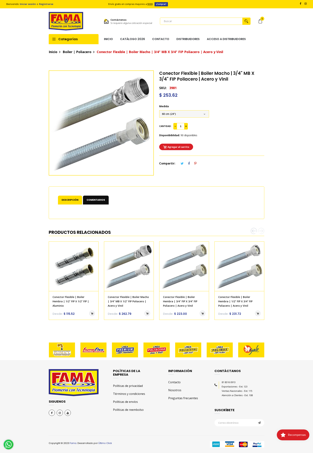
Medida (164, 106)
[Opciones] (92, 313)
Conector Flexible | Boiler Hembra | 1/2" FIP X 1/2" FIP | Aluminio (71, 301)
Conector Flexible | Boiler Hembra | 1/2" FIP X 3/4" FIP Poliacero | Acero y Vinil (235, 301)
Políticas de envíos (125, 402)
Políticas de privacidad (128, 386)
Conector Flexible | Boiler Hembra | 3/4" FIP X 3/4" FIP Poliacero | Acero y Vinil (180, 301)
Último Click (105, 443)
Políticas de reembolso (128, 410)
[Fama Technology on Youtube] (68, 413)
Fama (73, 443)
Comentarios (96, 200)
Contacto (174, 382)
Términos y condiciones (129, 394)
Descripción (70, 200)
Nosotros (174, 390)
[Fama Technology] (66, 21)
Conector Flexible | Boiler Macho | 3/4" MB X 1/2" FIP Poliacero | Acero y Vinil (128, 301)
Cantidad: (165, 126)
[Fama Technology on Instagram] (60, 413)
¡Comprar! (161, 4)
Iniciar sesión (28, 4)
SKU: (163, 88)
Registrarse (46, 4)
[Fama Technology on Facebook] (52, 413)
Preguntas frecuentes (183, 398)
